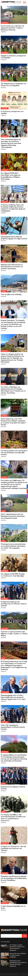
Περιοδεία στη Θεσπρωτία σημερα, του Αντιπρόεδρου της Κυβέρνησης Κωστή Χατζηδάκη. (14, 878)
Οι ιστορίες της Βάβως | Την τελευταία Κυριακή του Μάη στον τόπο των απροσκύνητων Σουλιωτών (13, 817)
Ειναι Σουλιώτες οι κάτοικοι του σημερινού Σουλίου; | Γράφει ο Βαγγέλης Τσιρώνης (12, 28)
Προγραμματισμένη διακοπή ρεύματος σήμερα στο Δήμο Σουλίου (14, 238)
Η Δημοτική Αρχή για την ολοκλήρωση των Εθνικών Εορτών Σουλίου (14, 604)
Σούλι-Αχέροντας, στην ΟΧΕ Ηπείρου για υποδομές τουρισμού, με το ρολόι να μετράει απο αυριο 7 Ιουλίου (13, 422)
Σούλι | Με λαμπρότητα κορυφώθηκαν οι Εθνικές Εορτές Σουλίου (13, 727)
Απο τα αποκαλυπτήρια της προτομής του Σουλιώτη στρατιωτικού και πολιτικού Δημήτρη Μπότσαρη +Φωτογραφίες (11, 143)
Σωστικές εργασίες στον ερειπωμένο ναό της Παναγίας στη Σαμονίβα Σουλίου (14, 452)
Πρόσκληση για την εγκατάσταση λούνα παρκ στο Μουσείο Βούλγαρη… (18, 962)
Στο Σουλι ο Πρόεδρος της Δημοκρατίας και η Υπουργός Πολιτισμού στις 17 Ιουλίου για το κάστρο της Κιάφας (13, 390)
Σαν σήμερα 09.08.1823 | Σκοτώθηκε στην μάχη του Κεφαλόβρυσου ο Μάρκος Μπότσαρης (10, 176)
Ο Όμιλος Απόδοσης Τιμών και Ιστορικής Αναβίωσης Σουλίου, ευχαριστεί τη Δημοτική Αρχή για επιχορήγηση (13, 208)
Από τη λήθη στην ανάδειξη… (12, 294)
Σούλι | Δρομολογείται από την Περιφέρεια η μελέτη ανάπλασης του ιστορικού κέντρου (13, 516)
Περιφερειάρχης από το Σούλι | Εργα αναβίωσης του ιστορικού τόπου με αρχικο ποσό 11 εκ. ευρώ (13, 697)
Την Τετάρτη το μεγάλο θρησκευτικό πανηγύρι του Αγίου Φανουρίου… (17, 946)
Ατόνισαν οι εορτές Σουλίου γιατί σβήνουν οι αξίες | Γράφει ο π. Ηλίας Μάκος (14, 633)
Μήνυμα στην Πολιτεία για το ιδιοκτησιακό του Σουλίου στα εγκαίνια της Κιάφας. (12, 266)
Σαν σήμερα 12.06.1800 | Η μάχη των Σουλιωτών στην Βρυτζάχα (13, 575)
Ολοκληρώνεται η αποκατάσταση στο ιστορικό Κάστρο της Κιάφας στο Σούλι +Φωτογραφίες (13, 546)
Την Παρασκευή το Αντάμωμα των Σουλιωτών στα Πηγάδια (13, 84)
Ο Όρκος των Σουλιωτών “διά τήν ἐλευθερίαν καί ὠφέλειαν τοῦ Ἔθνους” (13, 848)
